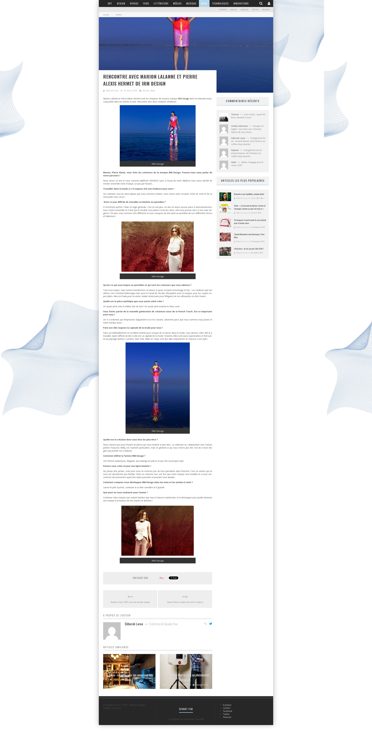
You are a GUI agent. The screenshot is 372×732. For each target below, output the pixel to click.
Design (121, 3)
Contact (233, 9)
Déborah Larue (112, 90)
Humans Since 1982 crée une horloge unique (130, 601)
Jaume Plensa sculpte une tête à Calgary (185, 601)
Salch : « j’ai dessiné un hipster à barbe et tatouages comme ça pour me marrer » (250, 207)
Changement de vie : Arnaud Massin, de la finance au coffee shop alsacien (248, 141)
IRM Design (183, 98)
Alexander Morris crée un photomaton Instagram (187, 677)
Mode (204, 3)
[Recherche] (261, 3)
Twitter (255, 9)
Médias (177, 3)
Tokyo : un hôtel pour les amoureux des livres (131, 677)
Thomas (235, 114)
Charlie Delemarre (239, 126)
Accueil (106, 15)
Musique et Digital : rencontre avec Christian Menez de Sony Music (247, 129)
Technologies (220, 3)
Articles (146, 90)
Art (110, 3)
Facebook (244, 9)
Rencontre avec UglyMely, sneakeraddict (249, 193)
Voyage (134, 3)
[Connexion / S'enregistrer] (269, 3)
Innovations (241, 3)
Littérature (161, 3)
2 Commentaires (201, 685)
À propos (223, 9)
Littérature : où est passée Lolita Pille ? (249, 248)
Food (146, 3)
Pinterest (266, 9)
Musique (191, 3)
